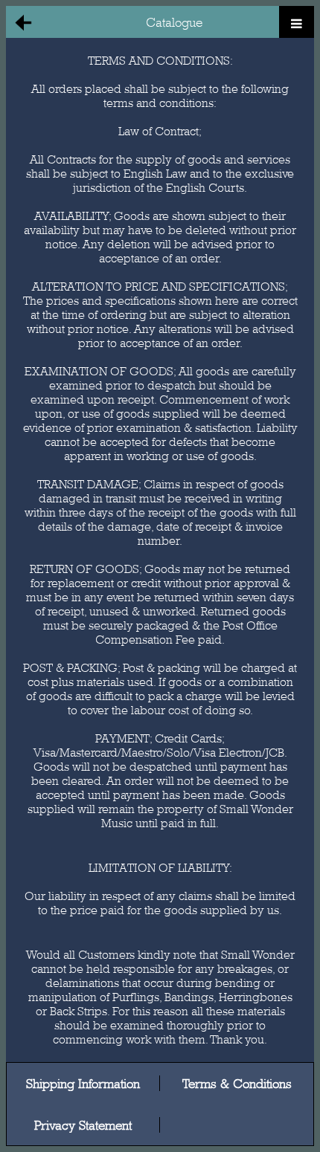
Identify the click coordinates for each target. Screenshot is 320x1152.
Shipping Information (83, 1083)
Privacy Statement (83, 1125)
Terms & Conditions (237, 1083)
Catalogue (174, 22)
